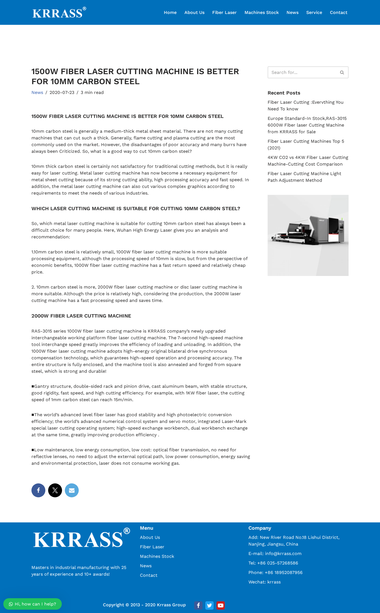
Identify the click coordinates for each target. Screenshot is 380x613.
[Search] (342, 72)
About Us (194, 12)
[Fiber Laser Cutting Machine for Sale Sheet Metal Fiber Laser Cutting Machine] (59, 12)
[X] (55, 490)
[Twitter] (209, 605)
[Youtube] (220, 605)
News (292, 12)
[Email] (72, 490)
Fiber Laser (224, 12)
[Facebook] (38, 490)
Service (314, 12)
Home (170, 12)
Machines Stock (262, 12)
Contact (338, 12)
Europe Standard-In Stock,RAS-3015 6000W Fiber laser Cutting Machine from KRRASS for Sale (307, 125)
